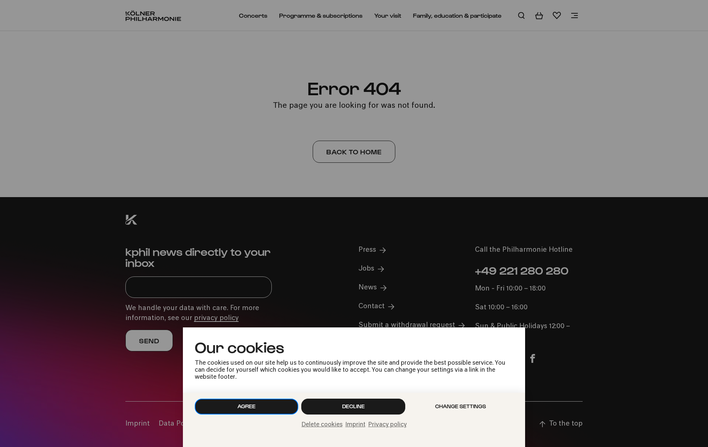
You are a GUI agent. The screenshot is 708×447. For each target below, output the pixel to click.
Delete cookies (322, 425)
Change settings (460, 406)
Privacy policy (387, 425)
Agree (246, 406)
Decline (353, 406)
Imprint (355, 425)
